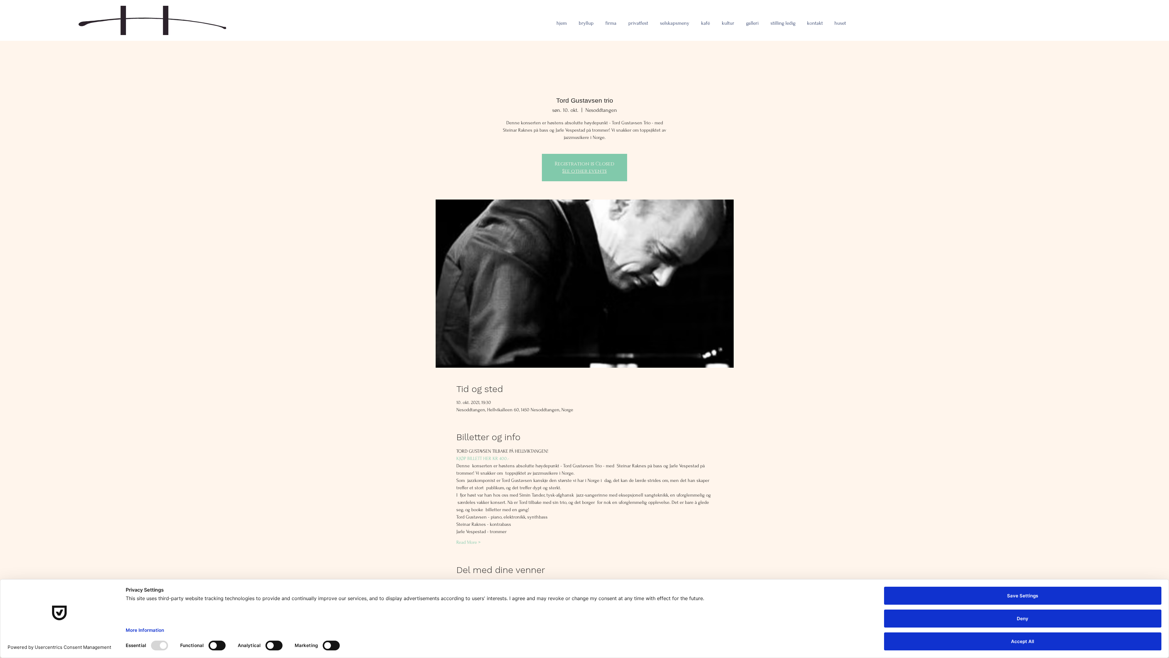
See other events (584, 171)
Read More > (468, 542)
